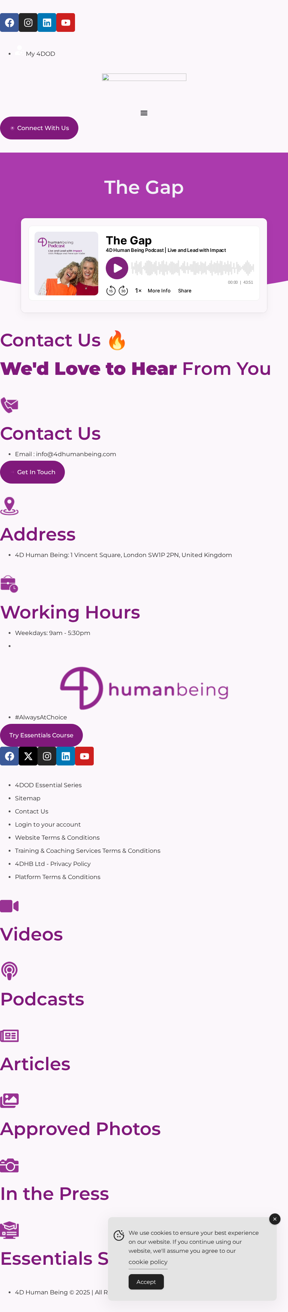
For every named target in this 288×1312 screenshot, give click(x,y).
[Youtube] (65, 22)
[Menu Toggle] (144, 113)
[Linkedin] (47, 22)
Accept (146, 1281)
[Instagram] (47, 756)
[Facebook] (9, 22)
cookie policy (148, 1262)
